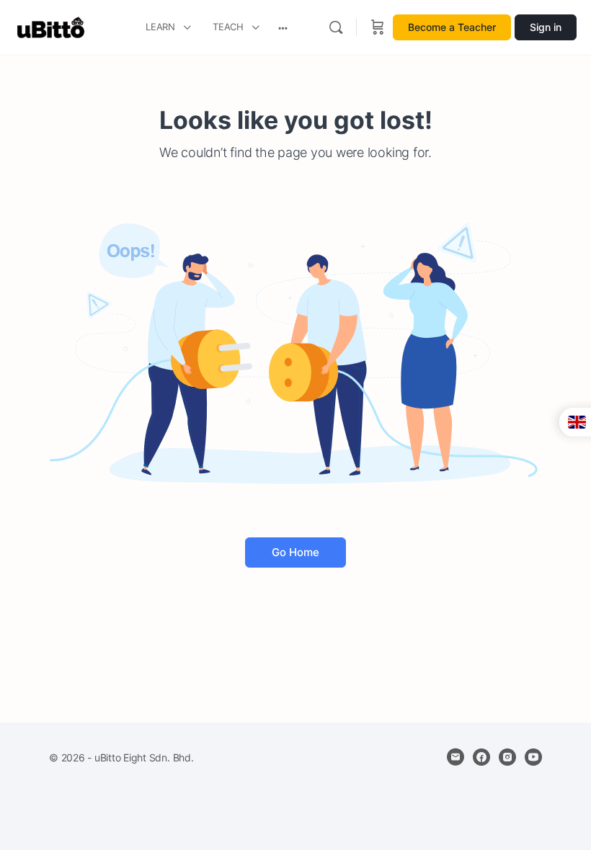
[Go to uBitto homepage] (50, 26)
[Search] (335, 27)
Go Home (295, 552)
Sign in (545, 27)
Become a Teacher (452, 27)
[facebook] (481, 757)
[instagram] (507, 757)
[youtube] (533, 757)
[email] (455, 757)
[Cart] (377, 27)
